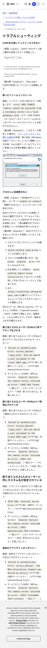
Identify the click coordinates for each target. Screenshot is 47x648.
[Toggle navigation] (43, 4)
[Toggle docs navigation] (4, 4)
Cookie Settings (24, 638)
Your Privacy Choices (17, 623)
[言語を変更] (30, 4)
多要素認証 (13, 13)
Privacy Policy (21, 620)
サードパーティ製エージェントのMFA (20, 17)
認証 (4, 13)
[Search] (26, 3)
